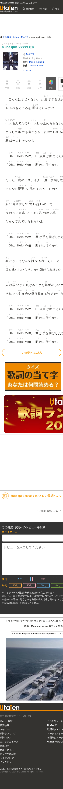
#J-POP (27, 70)
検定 (57, 9)
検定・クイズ (7, 749)
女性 (43, 579)
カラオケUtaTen (8, 754)
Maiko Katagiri (36, 62)
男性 (19, 579)
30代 (43, 585)
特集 (44, 9)
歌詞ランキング (8, 733)
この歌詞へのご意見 (31, 352)
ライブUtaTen (7, 758)
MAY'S (29, 54)
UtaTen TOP (6, 721)
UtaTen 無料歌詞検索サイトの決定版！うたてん (20, 769)
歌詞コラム (5, 737)
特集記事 (4, 745)
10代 (15, 585)
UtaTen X (52, 725)
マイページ (5, 729)
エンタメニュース (9, 741)
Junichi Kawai (36, 65)
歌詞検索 (29, 9)
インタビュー (7, 762)
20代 (29, 585)
